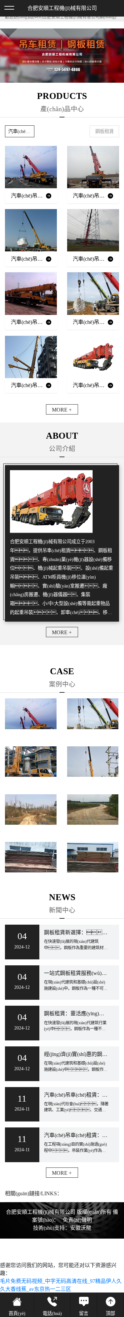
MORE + (62, 410)
